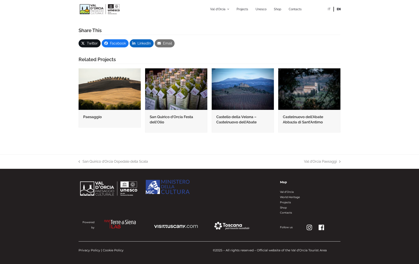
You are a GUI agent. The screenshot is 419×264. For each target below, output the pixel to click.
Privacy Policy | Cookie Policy (101, 250)
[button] (90, 43)
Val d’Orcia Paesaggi (320, 161)
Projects (285, 202)
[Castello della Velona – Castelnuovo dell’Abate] (243, 89)
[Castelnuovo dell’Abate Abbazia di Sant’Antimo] (309, 89)
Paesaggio (92, 117)
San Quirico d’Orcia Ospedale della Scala (113, 161)
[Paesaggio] (110, 89)
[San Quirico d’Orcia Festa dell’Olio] (176, 89)
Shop (283, 207)
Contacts (286, 212)
